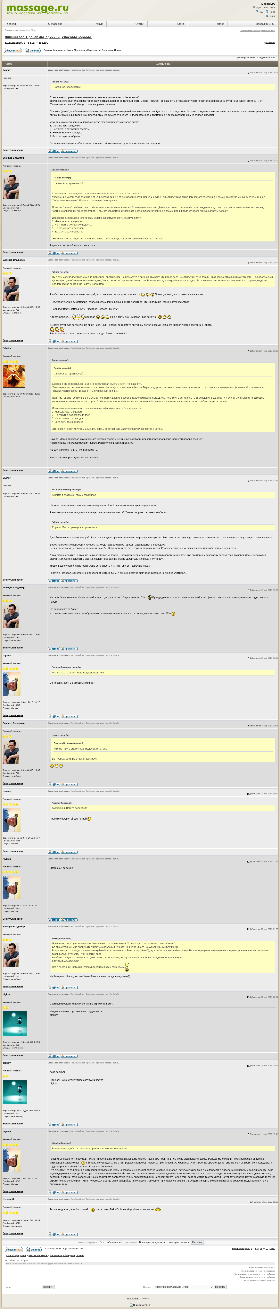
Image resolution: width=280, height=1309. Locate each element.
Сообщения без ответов (250, 31)
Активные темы (268, 31)
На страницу (11, 43)
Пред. (20, 43)
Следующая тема (266, 57)
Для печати (269, 42)
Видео (220, 23)
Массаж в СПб (265, 23)
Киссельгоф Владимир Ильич (104, 50)
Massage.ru (133, 1298)
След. (45, 43)
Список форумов (53, 50)
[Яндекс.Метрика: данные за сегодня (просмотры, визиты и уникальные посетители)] (140, 1305)
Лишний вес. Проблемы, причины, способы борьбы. (48, 37)
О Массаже (55, 23)
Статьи (139, 23)
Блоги (180, 23)
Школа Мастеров (75, 50)
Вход (272, 16)
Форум (99, 23)
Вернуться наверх (13, 150)
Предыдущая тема (245, 57)
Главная (11, 23)
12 (40, 43)
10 (33, 43)
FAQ (260, 12)
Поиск (271, 12)
